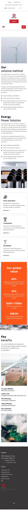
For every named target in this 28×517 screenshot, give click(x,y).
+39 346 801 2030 (11, 8)
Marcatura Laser (5, 478)
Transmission (7, 223)
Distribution (7, 246)
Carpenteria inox (5, 472)
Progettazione (4, 476)
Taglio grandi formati (6, 474)
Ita (20, 8)
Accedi (10, 2)
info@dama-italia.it (9, 460)
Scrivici (14, 21)
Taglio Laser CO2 (5, 470)
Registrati (17, 2)
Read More (6, 210)
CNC (2, 480)
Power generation (9, 201)
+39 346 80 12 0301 (11, 462)
